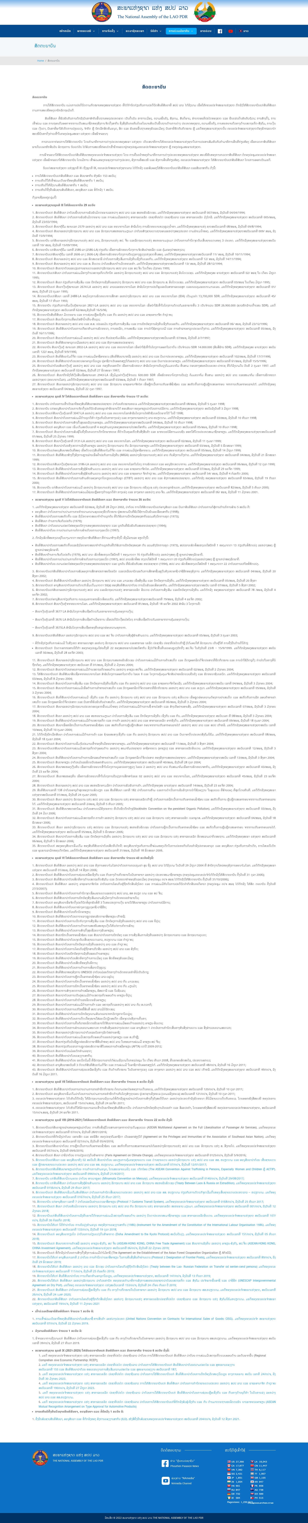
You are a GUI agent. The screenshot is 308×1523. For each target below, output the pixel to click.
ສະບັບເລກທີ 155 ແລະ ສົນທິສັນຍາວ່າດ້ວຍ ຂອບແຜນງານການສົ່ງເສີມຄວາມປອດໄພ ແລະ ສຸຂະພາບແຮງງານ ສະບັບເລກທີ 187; (108, 1369)
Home (40, 60)
